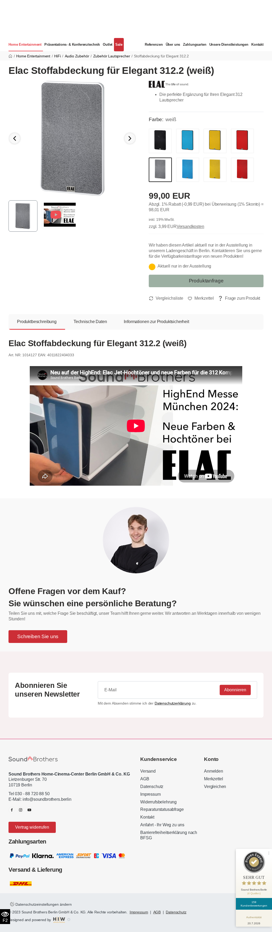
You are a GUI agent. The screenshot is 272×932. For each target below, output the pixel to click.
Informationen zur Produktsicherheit (156, 321)
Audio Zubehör (77, 56)
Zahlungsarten (194, 44)
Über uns (173, 44)
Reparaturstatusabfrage (162, 809)
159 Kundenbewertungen (254, 904)
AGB (144, 779)
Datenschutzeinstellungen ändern (43, 904)
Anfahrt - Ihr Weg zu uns (162, 825)
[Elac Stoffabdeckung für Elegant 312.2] (72, 138)
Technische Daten (90, 321)
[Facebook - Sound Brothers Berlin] (11, 810)
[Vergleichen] (166, 298)
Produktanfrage (206, 280)
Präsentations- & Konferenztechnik (72, 44)
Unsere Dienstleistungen (228, 44)
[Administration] (68, 920)
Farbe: (156, 119)
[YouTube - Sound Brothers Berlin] (29, 810)
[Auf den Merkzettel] (201, 298)
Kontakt (257, 44)
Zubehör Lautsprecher (111, 56)
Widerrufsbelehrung (158, 802)
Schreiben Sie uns (37, 636)
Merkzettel (213, 779)
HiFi (57, 56)
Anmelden (213, 771)
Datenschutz (151, 786)
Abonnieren (235, 690)
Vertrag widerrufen (32, 827)
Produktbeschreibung (37, 321)
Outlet (107, 44)
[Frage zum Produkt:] (239, 298)
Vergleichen (215, 786)
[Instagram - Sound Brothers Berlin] (20, 810)
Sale (118, 44)
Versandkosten (190, 226)
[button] (130, 138)
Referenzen (154, 44)
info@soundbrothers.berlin (47, 799)
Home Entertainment (24, 44)
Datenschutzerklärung (173, 703)
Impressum (150, 794)
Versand (148, 771)
